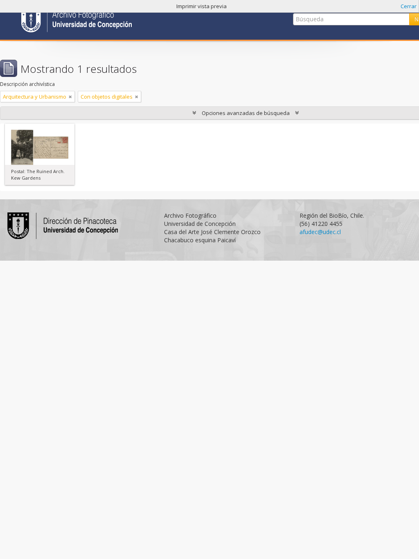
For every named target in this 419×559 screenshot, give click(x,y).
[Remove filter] (70, 96)
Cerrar (409, 6)
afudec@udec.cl (320, 232)
